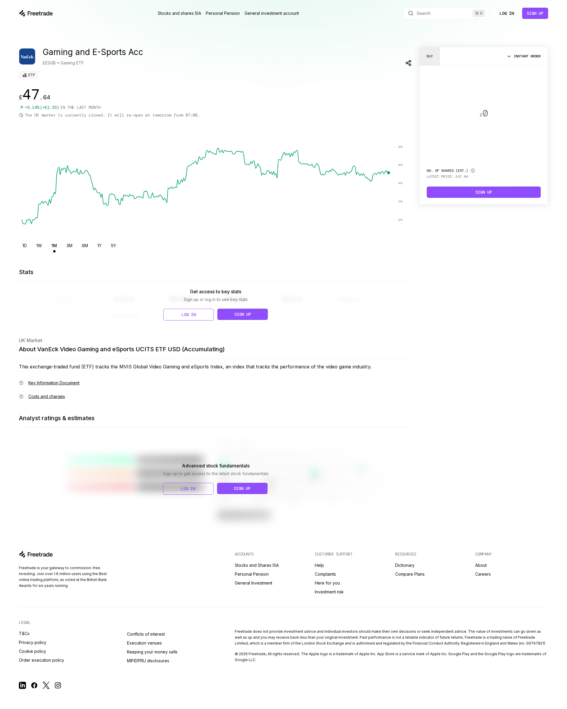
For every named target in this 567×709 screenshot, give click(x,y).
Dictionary (405, 565)
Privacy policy (32, 642)
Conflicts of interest (146, 634)
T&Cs (24, 633)
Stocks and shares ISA (179, 13)
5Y (113, 245)
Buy (430, 56)
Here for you (327, 582)
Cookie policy (32, 651)
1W (39, 245)
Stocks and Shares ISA (257, 565)
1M (54, 245)
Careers (483, 574)
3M (69, 245)
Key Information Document (53, 382)
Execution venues (144, 642)
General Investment (253, 582)
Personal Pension (223, 13)
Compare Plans (410, 574)
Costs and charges (46, 396)
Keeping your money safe (152, 651)
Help (319, 565)
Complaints (325, 574)
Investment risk (329, 591)
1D (24, 245)
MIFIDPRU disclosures (148, 660)
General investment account (272, 13)
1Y (99, 245)
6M (85, 245)
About (481, 565)
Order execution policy (41, 660)
